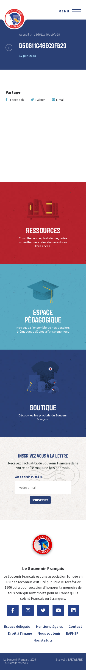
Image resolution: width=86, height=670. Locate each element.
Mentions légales (49, 626)
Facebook (17, 100)
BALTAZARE (75, 660)
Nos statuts (43, 640)
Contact (75, 626)
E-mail (60, 100)
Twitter (40, 100)
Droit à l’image (20, 633)
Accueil (24, 34)
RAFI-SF (72, 633)
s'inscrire (40, 500)
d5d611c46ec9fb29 (47, 34)
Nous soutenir (49, 633)
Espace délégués (17, 626)
